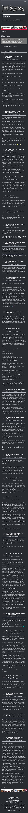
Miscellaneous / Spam (10, 111)
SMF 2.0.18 (8, 801)
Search (6, 16)
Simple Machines (19, 801)
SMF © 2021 (13, 801)
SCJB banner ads (20, 389)
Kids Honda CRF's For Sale (14, 478)
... (6, 53)
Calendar (22, 20)
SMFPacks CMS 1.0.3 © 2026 (14, 810)
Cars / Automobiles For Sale (12, 224)
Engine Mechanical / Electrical (12, 177)
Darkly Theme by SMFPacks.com (9, 807)
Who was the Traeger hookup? (14, 676)
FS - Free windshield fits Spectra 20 (15, 534)
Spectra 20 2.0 (20, 211)
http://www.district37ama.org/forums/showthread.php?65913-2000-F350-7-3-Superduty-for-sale (14, 236)
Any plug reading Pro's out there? (15, 631)
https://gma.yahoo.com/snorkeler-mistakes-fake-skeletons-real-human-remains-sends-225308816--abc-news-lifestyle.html (14, 255)
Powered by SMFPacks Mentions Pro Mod (18, 803)
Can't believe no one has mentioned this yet (15, 243)
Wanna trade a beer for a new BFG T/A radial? (14, 112)
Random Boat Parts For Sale (12, 56)
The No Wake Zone (9, 149)
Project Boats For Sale (10, 211)
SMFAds (2, 803)
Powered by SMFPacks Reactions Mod (8, 805)
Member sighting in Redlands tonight (15, 613)
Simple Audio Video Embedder (14, 802)
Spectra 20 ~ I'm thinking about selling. (15, 738)
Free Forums (8, 803)
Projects (7, 196)
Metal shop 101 (13, 196)
